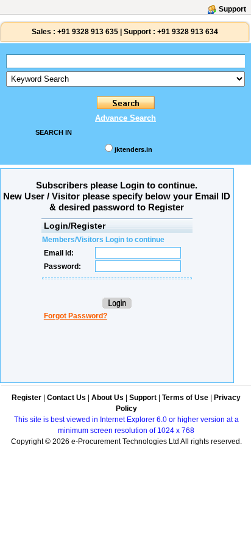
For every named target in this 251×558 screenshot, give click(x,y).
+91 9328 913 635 (86, 31)
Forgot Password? (75, 316)
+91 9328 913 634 (187, 31)
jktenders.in (133, 149)
